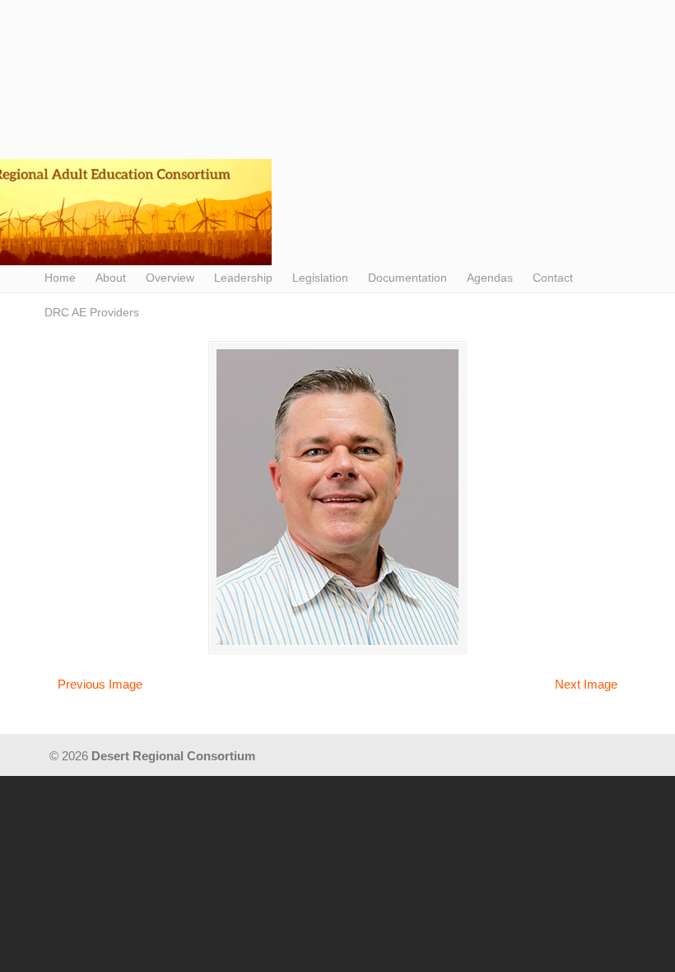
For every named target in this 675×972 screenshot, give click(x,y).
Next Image (586, 684)
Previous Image (100, 684)
